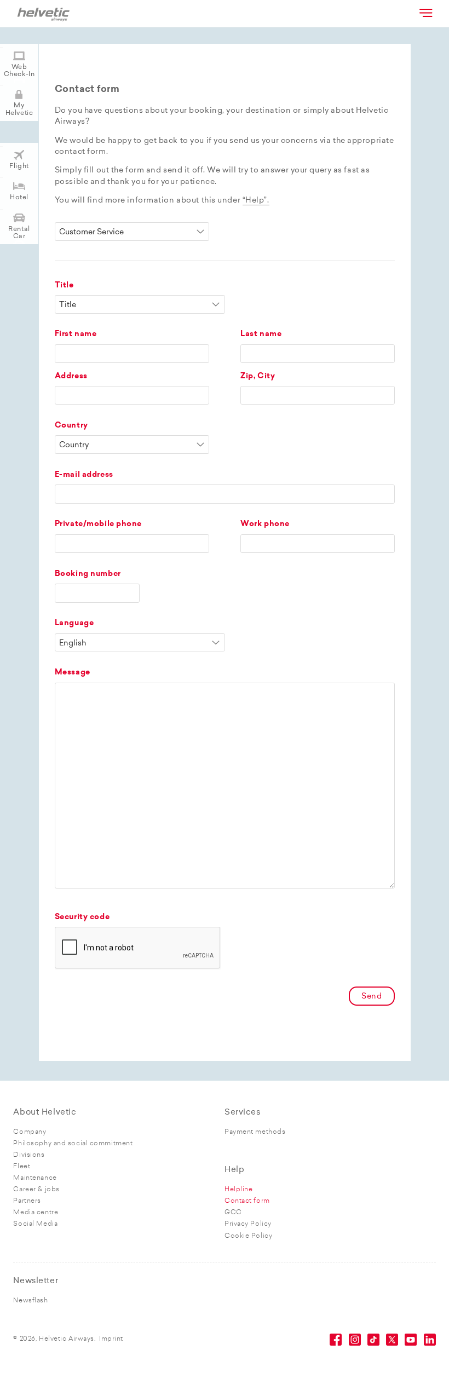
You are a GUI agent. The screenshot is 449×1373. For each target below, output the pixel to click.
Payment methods (255, 1132)
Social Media (35, 1224)
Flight (18, 166)
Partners (27, 1201)
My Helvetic (19, 109)
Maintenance (34, 1178)
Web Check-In (19, 71)
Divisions (28, 1155)
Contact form (247, 1201)
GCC (233, 1212)
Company (29, 1132)
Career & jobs (36, 1189)
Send (371, 997)
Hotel (19, 197)
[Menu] (425, 12)
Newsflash (30, 1300)
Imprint (111, 1339)
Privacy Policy (248, 1224)
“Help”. (256, 201)
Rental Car (19, 233)
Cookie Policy (248, 1236)
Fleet (21, 1166)
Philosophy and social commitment (73, 1143)
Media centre (35, 1212)
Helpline (238, 1189)
